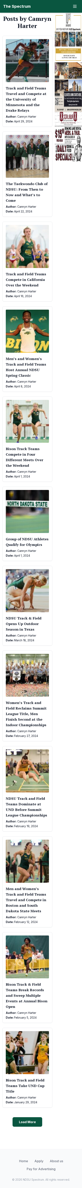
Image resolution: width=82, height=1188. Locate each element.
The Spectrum (17, 6)
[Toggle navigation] (75, 6)
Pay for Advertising (41, 1169)
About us (56, 1161)
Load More (27, 1122)
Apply (38, 1161)
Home (23, 1161)
